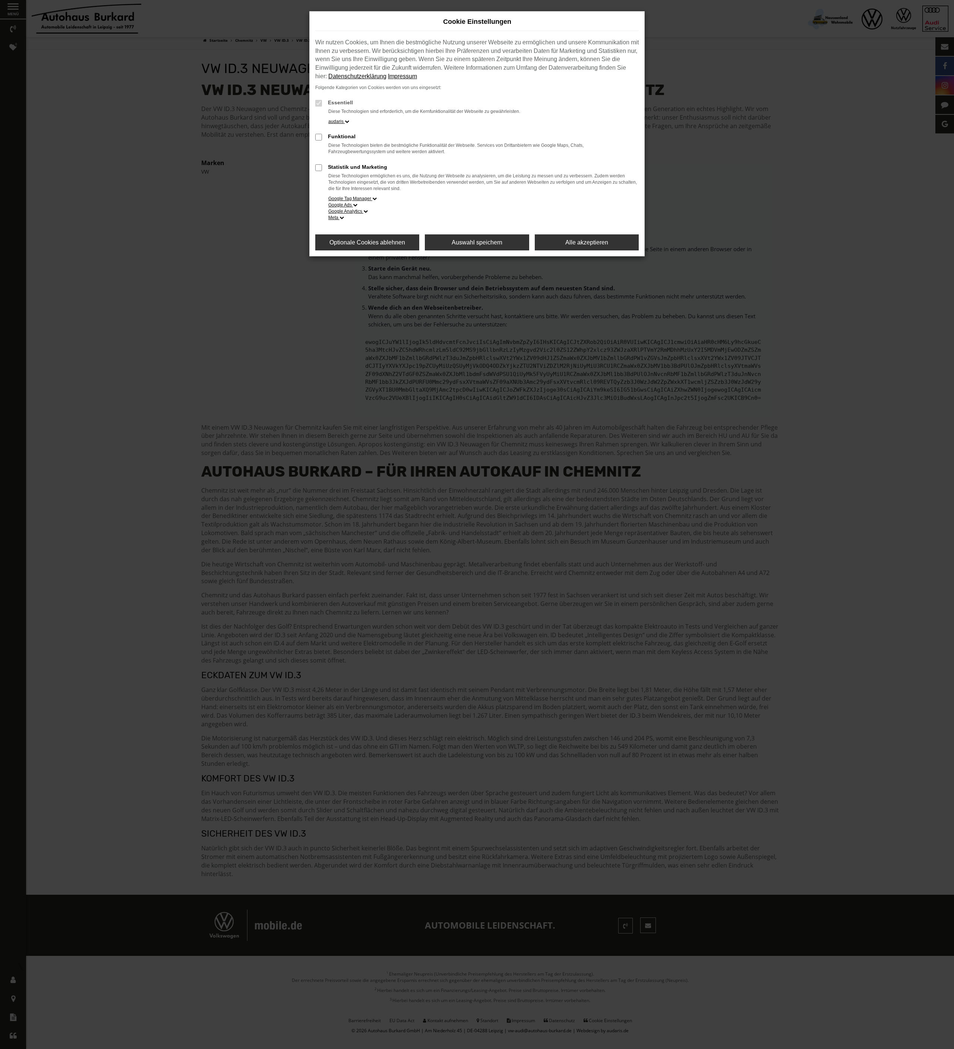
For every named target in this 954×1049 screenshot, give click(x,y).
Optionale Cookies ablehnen (367, 242)
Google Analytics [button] (345, 211)
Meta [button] (333, 217)
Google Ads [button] (340, 205)
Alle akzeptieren (586, 242)
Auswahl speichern (477, 242)
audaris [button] (336, 121)
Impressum (402, 76)
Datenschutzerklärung (357, 76)
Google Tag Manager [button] (350, 198)
